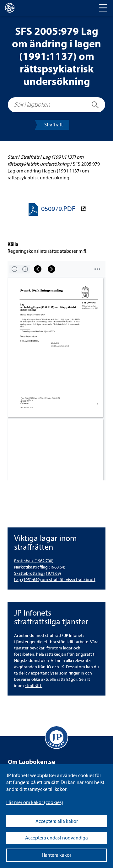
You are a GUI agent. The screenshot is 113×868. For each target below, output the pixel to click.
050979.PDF (59, 209)
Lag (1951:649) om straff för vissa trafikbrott (54, 579)
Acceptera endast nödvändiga (56, 838)
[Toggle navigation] (103, 8)
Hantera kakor (56, 855)
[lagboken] (9, 8)
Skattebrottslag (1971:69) (37, 573)
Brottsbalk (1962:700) (33, 561)
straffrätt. (33, 685)
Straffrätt (53, 125)
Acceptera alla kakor (56, 821)
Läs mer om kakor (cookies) (34, 802)
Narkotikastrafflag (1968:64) (39, 567)
